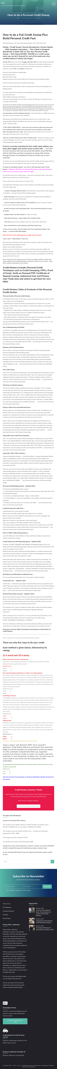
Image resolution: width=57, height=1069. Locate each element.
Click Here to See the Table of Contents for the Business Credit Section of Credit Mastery (26, 630)
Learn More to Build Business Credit (15, 1021)
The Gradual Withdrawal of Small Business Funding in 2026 (44, 928)
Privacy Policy (6, 918)
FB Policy (5, 915)
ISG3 (3, 3)
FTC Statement (7, 907)
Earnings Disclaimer (8, 911)
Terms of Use (6, 904)
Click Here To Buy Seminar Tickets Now (28, 806)
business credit (40, 908)
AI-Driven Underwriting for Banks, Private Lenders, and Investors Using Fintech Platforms (43, 912)
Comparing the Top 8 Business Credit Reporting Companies (44, 921)
